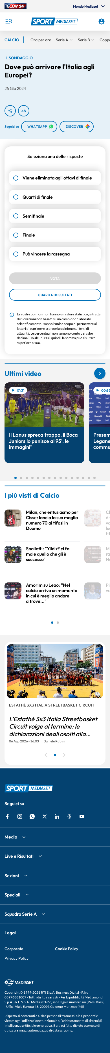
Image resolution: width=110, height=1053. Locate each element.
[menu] (8, 21)
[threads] (69, 816)
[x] (44, 816)
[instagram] (20, 816)
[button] (55, 21)
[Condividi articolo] (10, 110)
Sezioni (12, 875)
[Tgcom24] (16, 6)
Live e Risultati (19, 856)
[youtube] (82, 816)
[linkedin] (57, 816)
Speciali (12, 895)
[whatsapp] (32, 816)
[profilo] (101, 21)
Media (11, 837)
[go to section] (99, 373)
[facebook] (7, 816)
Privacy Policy (16, 958)
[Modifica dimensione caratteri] (23, 110)
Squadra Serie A (21, 914)
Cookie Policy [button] (66, 948)
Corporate (14, 948)
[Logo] (55, 21)
